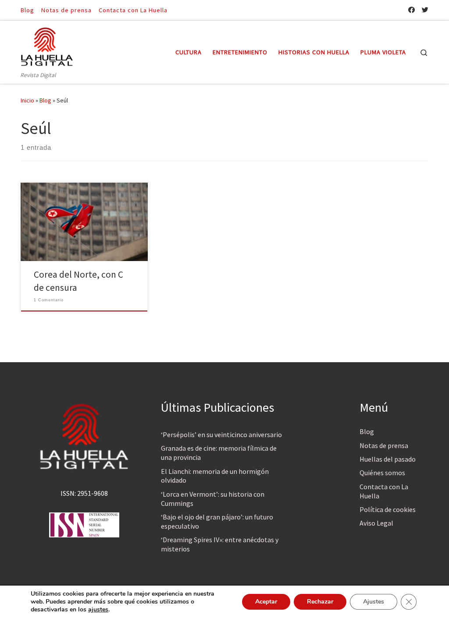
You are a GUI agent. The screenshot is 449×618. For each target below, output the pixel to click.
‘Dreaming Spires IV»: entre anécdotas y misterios (219, 544)
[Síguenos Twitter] (425, 10)
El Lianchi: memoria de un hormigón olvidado (215, 476)
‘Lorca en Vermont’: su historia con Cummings (212, 499)
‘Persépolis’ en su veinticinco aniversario (221, 434)
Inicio (27, 100)
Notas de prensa (384, 445)
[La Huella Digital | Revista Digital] (47, 45)
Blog (45, 100)
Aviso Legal (376, 523)
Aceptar (266, 601)
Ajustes (373, 601)
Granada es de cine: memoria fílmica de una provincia (219, 453)
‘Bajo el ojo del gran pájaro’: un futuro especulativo (217, 521)
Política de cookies (388, 509)
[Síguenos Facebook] (411, 10)
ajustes (98, 610)
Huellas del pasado (388, 459)
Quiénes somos (382, 472)
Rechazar (320, 601)
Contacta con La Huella (384, 491)
